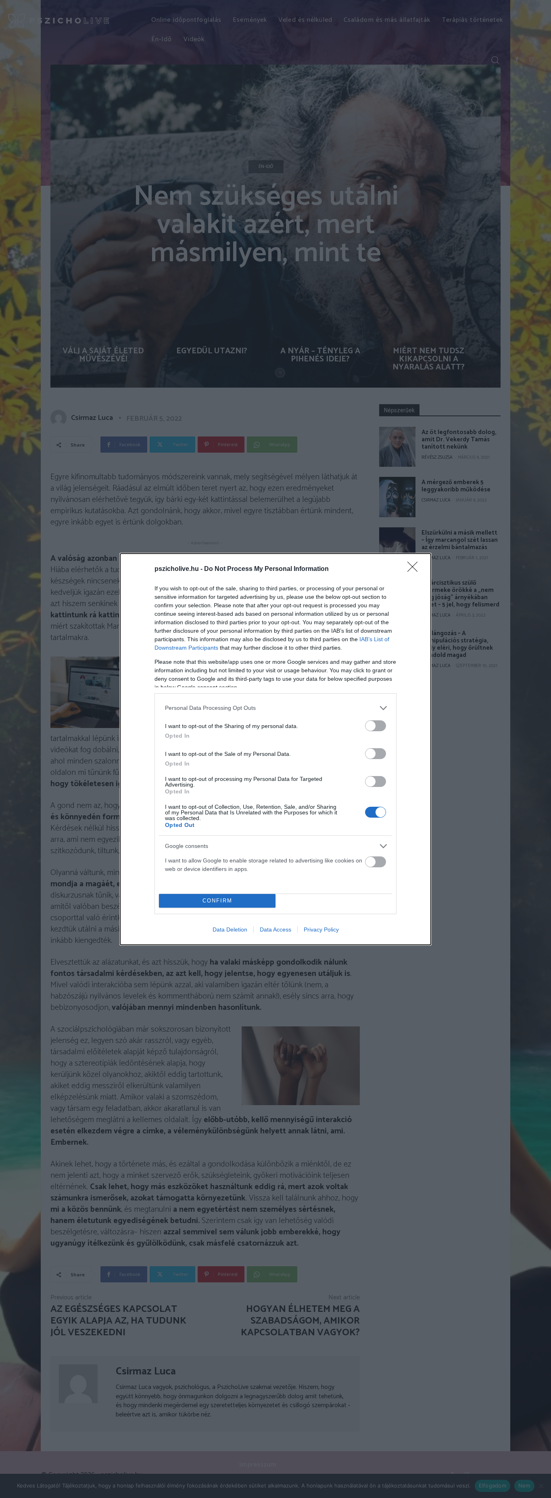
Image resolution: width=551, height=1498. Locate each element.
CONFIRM (217, 901)
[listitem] (275, 708)
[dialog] (275, 749)
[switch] (375, 725)
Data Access (275, 929)
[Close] (415, 569)
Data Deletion (230, 929)
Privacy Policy (321, 929)
